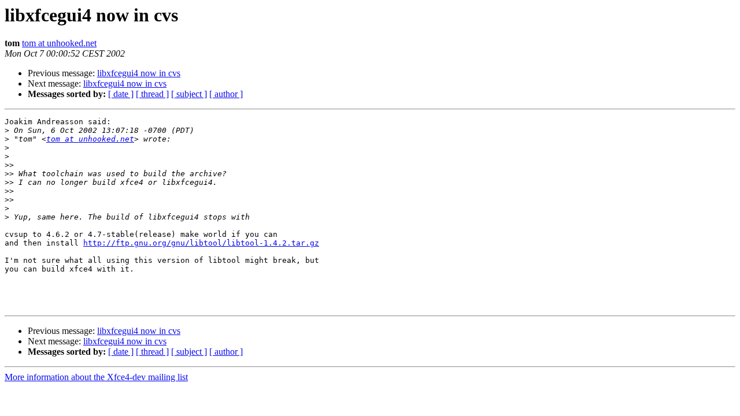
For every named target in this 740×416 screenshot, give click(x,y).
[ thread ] (152, 94)
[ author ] (226, 94)
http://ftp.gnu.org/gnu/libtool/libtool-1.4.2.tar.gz (201, 243)
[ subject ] (189, 94)
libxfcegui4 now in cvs (138, 73)
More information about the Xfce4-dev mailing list (96, 377)
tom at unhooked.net (59, 43)
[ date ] (121, 94)
